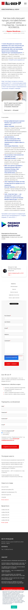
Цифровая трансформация (9, 492)
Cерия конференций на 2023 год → (16, 274)
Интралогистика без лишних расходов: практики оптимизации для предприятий (12, 582)
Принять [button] (14, 607)
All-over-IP (4, 487)
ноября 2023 (5, 515)
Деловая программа (7, 489)
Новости (14, 289)
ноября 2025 (5, 520)
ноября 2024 (5, 512)
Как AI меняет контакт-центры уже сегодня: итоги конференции (13, 578)
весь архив (5, 522)
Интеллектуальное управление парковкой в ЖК (13, 460)
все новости (6, 499)
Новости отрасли (14, 292)
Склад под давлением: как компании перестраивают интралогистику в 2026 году (11, 475)
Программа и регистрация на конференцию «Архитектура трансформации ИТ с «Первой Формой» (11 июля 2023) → (13, 215)
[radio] (14, 433)
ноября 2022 (5, 509)
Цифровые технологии (14, 295)
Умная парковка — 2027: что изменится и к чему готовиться (12, 471)
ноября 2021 (5, 517)
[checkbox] (14, 433)
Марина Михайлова (13, 31)
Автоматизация (14, 286)
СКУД (3, 497)
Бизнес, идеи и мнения (14, 297)
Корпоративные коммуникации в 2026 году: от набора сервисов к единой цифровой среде (12, 463)
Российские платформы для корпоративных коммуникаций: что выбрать (11, 467)
